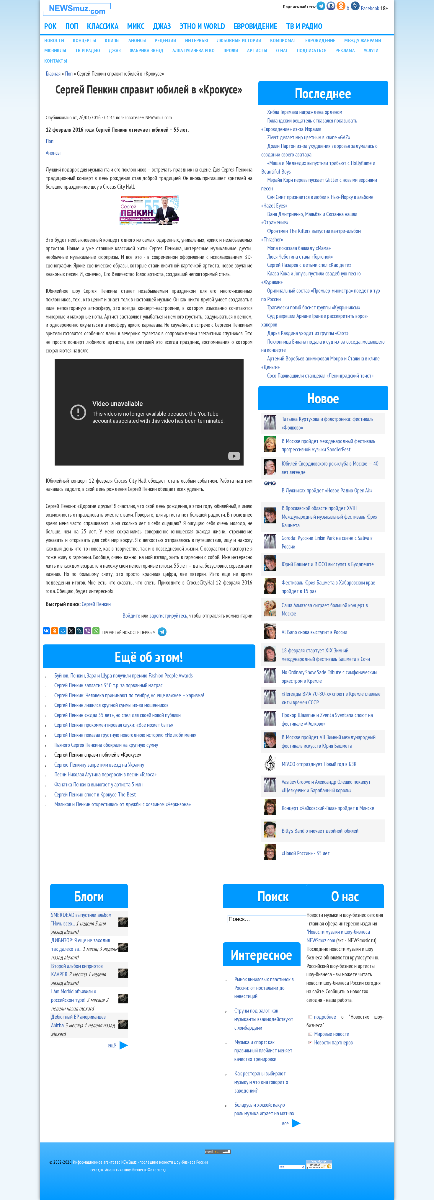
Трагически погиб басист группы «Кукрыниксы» (313, 307)
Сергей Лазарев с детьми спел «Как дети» (309, 264)
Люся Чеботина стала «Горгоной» (300, 256)
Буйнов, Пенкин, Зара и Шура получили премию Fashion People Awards (123, 675)
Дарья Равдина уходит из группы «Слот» (307, 333)
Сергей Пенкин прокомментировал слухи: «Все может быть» (113, 724)
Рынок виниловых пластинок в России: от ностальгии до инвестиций (264, 987)
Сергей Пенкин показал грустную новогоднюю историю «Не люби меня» (125, 734)
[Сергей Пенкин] (149, 222)
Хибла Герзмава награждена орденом (304, 111)
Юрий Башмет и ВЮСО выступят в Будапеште (328, 564)
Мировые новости (331, 1033)
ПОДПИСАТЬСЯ (312, 50)
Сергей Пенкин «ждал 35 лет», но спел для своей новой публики (117, 715)
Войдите (131, 615)
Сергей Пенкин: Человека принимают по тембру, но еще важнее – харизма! (129, 695)
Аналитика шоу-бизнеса (125, 1170)
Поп (69, 73)
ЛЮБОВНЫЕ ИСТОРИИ (239, 40)
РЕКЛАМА (345, 50)
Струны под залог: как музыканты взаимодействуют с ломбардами (263, 1019)
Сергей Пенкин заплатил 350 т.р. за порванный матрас (108, 685)
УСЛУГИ (371, 50)
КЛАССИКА (102, 26)
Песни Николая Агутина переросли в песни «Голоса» (105, 774)
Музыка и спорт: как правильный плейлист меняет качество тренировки (263, 1050)
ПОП (72, 26)
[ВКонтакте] (46, 630)
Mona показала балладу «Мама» (299, 248)
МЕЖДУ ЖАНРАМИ (362, 40)
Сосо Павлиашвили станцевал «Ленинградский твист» (320, 375)
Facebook (370, 8)
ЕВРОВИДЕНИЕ (255, 26)
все (285, 1123)
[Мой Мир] (62, 630)
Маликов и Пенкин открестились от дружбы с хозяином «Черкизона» (122, 804)
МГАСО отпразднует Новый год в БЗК (319, 764)
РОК (50, 26)
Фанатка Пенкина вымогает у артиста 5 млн (98, 784)
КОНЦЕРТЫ (84, 40)
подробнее (325, 1016)
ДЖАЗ (162, 26)
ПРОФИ (230, 50)
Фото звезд (157, 1170)
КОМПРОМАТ (283, 40)
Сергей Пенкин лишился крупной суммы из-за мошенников (111, 704)
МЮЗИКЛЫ (55, 50)
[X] (71, 630)
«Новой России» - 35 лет (306, 853)
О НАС (282, 50)
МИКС (135, 26)
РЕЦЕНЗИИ (165, 40)
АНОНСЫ (137, 40)
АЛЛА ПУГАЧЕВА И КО (193, 50)
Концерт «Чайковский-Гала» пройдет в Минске (328, 808)
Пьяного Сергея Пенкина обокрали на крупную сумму (106, 744)
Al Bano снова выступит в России (314, 632)
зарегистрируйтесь (168, 615)
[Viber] (87, 630)
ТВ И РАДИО (304, 26)
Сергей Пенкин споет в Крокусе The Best (95, 794)
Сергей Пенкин (96, 604)
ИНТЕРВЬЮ (196, 40)
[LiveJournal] (79, 630)
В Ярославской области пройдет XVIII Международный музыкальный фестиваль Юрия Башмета (329, 516)
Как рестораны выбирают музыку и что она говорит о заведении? (261, 1082)
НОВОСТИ (54, 40)
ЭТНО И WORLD (202, 26)
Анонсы (53, 152)
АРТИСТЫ (257, 50)
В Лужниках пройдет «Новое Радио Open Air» (327, 490)
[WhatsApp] (95, 630)
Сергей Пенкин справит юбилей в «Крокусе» (97, 754)
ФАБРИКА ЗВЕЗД (147, 50)
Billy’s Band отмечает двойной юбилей (320, 830)
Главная (53, 73)
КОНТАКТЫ (55, 60)
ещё (112, 1045)
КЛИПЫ (112, 40)
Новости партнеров (333, 1042)
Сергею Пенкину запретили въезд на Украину (99, 764)
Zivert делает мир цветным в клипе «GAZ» (308, 137)
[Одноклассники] (54, 630)
